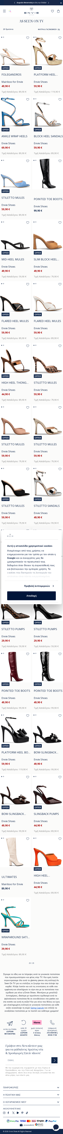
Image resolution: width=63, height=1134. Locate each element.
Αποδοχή (31, 595)
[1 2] (15, 50)
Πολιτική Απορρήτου (34, 1070)
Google (11, 558)
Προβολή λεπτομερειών (37, 586)
